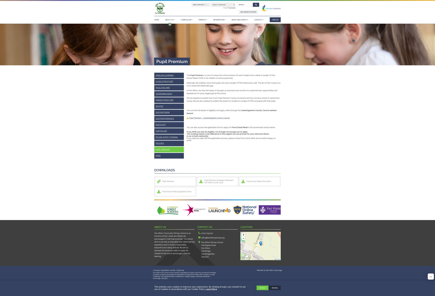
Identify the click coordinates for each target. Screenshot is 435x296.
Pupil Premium (163, 150)
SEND (158, 156)
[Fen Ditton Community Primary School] (159, 8)
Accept (262, 288)
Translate (231, 8)
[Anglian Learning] (271, 8)
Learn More (211, 289)
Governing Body (164, 94)
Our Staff (161, 125)
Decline (275, 288)
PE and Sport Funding (167, 137)
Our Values (161, 131)
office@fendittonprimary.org (213, 238)
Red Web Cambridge (274, 270)
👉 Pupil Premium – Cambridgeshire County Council (208, 118)
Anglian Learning (165, 75)
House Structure (164, 100)
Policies (160, 143)
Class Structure (164, 81)
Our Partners (163, 112)
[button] (260, 243)
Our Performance (165, 119)
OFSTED (159, 106)
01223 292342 (207, 233)
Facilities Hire (163, 88)
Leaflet (278, 259)
